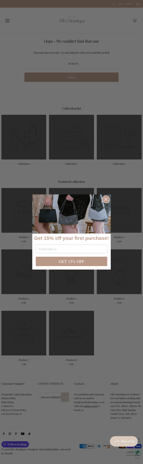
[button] (71, 214)
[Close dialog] (105, 199)
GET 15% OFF (71, 261)
